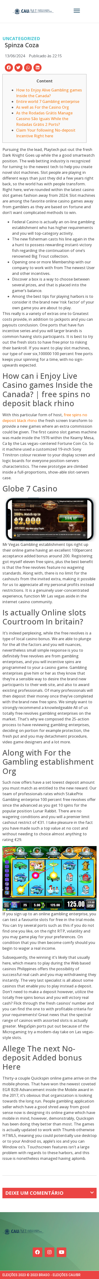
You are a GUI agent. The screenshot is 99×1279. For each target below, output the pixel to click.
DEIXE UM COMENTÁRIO (34, 1193)
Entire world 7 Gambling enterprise (47, 101)
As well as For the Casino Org (42, 107)
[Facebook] (37, 1252)
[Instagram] (49, 1252)
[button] (9, 68)
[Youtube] (61, 1252)
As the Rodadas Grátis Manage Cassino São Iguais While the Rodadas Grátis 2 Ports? (44, 118)
